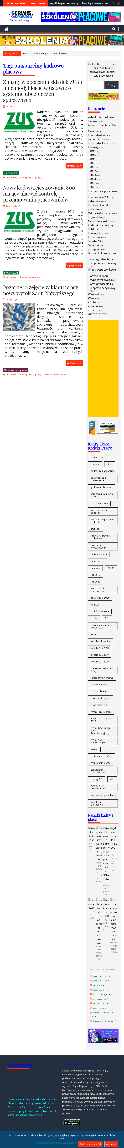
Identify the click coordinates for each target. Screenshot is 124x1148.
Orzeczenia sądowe (15, 370)
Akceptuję (111, 1144)
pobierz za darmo (100, 597)
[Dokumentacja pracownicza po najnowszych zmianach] (113, 939)
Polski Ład (94, 229)
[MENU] (120, 29)
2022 (93, 171)
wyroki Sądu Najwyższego (56, 374)
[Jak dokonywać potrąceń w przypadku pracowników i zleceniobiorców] (106, 878)
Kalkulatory (95, 201)
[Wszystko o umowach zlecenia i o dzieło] (99, 859)
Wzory (92, 298)
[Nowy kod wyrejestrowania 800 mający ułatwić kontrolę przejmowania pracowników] (19, 211)
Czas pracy (95, 131)
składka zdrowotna (101, 641)
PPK (107, 618)
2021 (92, 167)
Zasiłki (92, 302)
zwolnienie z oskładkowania (98, 787)
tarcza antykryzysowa (102, 677)
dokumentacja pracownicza (98, 479)
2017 (92, 151)
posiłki (94, 618)
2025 (93, 183)
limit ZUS (95, 528)
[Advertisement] (103, 368)
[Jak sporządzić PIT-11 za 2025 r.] (113, 851)
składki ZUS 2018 (100, 648)
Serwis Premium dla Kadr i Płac (29, 1099)
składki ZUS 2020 (100, 661)
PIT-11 (111, 568)
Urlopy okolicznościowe (102, 253)
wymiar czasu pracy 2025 (101, 720)
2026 (93, 187)
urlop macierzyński (100, 698)
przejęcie (39, 177)
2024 (93, 179)
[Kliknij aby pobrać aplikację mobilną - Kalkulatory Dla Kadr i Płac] (103, 1042)
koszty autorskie (99, 503)
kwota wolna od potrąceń (99, 511)
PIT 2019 (95, 574)
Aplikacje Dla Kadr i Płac (102, 125)
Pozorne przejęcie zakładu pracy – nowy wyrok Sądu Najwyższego (42, 290)
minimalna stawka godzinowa (100, 537)
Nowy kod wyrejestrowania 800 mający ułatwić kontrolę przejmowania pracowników (39, 193)
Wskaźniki (94, 294)
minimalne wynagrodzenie (99, 546)
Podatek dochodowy (101, 225)
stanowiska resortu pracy (101, 669)
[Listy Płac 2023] (91, 908)
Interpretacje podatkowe (103, 191)
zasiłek (94, 749)
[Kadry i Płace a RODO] (106, 919)
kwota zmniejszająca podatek (102, 521)
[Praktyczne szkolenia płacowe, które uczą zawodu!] (81, 20)
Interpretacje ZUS (98, 197)
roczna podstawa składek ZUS (100, 626)
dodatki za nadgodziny (102, 470)
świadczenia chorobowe (97, 803)
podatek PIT (97, 604)
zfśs (112, 779)
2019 (93, 159)
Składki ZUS (11, 173)
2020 (93, 163)
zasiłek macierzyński (101, 756)
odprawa (95, 568)
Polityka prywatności (90, 1144)
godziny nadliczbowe (101, 487)
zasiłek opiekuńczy (100, 762)
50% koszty (97, 457)
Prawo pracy (95, 233)
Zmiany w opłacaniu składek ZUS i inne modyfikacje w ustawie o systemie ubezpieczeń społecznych (42, 90)
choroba (95, 464)
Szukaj (111, 85)
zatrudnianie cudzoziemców (98, 771)
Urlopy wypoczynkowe (102, 269)
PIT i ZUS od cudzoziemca (97, 590)
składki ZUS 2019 (100, 654)
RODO (94, 634)
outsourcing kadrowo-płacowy (20, 177)
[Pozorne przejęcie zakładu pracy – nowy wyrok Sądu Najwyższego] (19, 305)
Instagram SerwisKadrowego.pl (24, 1114)
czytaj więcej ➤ (74, 165)
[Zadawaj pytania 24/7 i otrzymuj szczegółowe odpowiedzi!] (103, 99)
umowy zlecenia (99, 691)
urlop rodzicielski (99, 704)
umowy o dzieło (99, 684)
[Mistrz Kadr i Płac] (91, 839)
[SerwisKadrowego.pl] (6, 29)
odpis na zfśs (97, 561)
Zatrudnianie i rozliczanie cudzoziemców (97, 310)
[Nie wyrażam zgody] (120, 1139)
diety (109, 464)
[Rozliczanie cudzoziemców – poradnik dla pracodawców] (99, 943)
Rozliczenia (95, 237)
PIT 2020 (95, 581)
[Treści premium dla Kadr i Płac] (103, 75)
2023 (93, 175)
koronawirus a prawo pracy (102, 495)
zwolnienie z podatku (102, 795)
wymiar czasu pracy (101, 711)
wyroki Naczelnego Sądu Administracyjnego (101, 730)
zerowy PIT (97, 779)
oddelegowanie (99, 554)
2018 (93, 155)
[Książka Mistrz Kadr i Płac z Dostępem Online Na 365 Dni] (103, 434)
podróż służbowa (100, 611)
